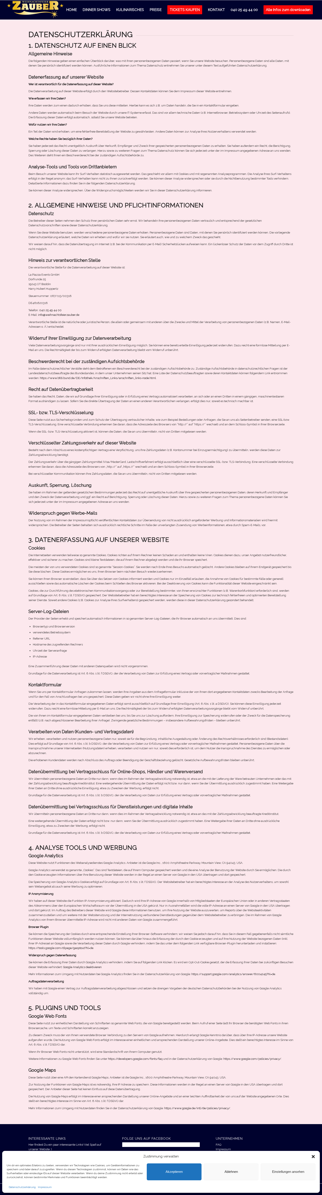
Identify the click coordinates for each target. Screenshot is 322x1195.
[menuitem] (71, 10)
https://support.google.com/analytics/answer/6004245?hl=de (233, 974)
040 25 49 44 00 (50, 310)
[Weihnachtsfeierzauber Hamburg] (35, 10)
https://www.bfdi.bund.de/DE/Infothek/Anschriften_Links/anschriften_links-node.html (98, 378)
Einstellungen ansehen (288, 1171)
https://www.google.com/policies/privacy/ (252, 1058)
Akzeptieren (174, 1171)
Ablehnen (231, 1171)
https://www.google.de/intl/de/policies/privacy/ (197, 1108)
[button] (313, 1156)
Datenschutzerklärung (22, 1187)
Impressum (45, 1187)
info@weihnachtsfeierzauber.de (58, 314)
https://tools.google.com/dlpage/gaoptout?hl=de (60, 948)
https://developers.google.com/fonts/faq (135, 1058)
